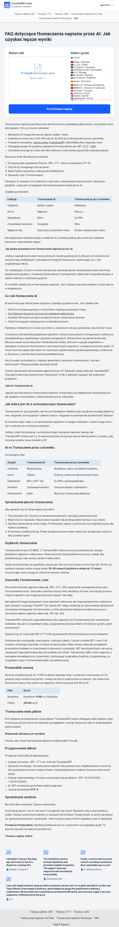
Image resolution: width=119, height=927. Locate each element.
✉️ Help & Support (59, 924)
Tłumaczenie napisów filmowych (55, 18)
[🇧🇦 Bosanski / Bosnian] (90, 75)
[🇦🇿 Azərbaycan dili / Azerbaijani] (90, 70)
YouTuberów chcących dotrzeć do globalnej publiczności (41, 313)
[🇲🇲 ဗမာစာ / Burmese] (90, 81)
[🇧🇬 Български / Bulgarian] (90, 77)
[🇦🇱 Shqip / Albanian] (90, 62)
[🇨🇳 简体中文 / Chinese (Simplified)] (90, 85)
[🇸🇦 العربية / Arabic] (90, 64)
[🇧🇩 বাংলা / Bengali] (90, 72)
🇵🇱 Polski (105, 5)
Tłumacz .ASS (61, 14)
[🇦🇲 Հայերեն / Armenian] (90, 67)
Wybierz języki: (80, 55)
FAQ (76, 18)
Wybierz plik (16, 53)
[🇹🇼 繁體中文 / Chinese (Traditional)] (90, 88)
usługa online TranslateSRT (48, 142)
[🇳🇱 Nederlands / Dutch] (90, 98)
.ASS (93, 146)
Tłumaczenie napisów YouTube (86, 14)
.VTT (85, 146)
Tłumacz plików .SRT (24, 14)
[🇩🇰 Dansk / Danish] (90, 96)
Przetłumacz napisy (59, 109)
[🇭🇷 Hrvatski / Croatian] (90, 90)
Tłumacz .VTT (44, 14)
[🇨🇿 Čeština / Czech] (90, 93)
